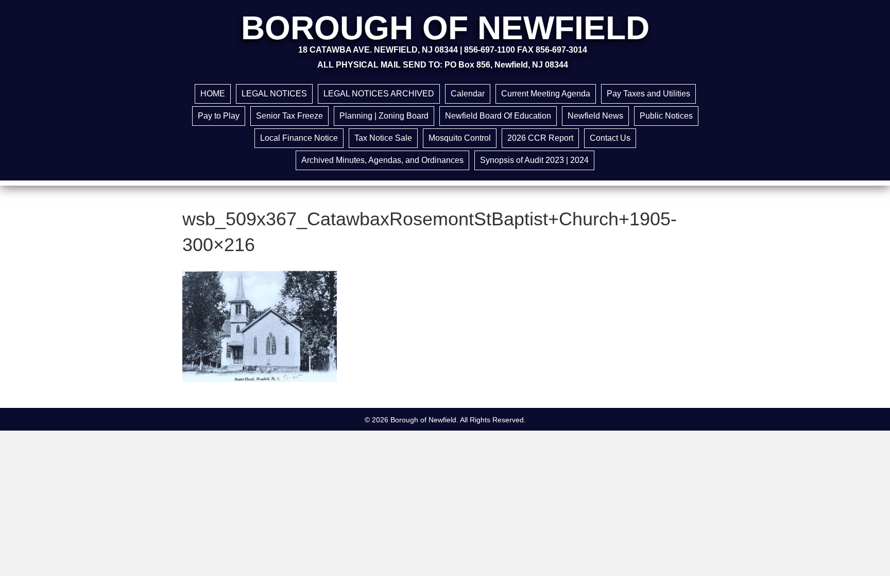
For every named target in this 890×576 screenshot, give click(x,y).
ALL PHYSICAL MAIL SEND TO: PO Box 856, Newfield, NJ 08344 (442, 64)
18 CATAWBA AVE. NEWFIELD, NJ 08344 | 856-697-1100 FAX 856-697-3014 (442, 49)
